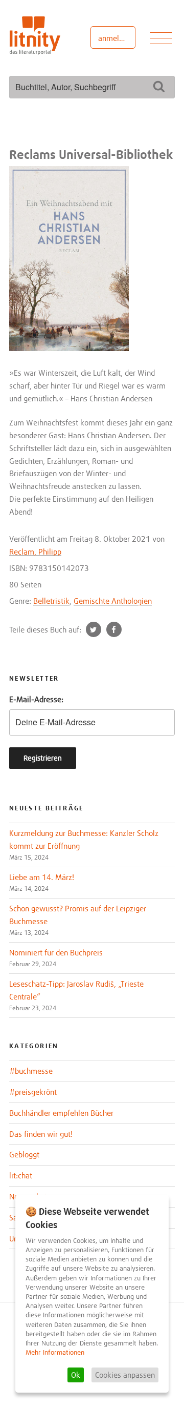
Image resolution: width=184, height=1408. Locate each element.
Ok (75, 1374)
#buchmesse (31, 1070)
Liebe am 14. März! (41, 877)
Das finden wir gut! (41, 1133)
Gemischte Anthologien (113, 600)
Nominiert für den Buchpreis (56, 952)
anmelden (114, 38)
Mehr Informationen (55, 1352)
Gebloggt (24, 1154)
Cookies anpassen (125, 1374)
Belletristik (51, 600)
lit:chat (20, 1175)
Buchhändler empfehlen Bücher (61, 1112)
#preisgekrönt (33, 1091)
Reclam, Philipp (35, 551)
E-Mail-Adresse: (36, 699)
